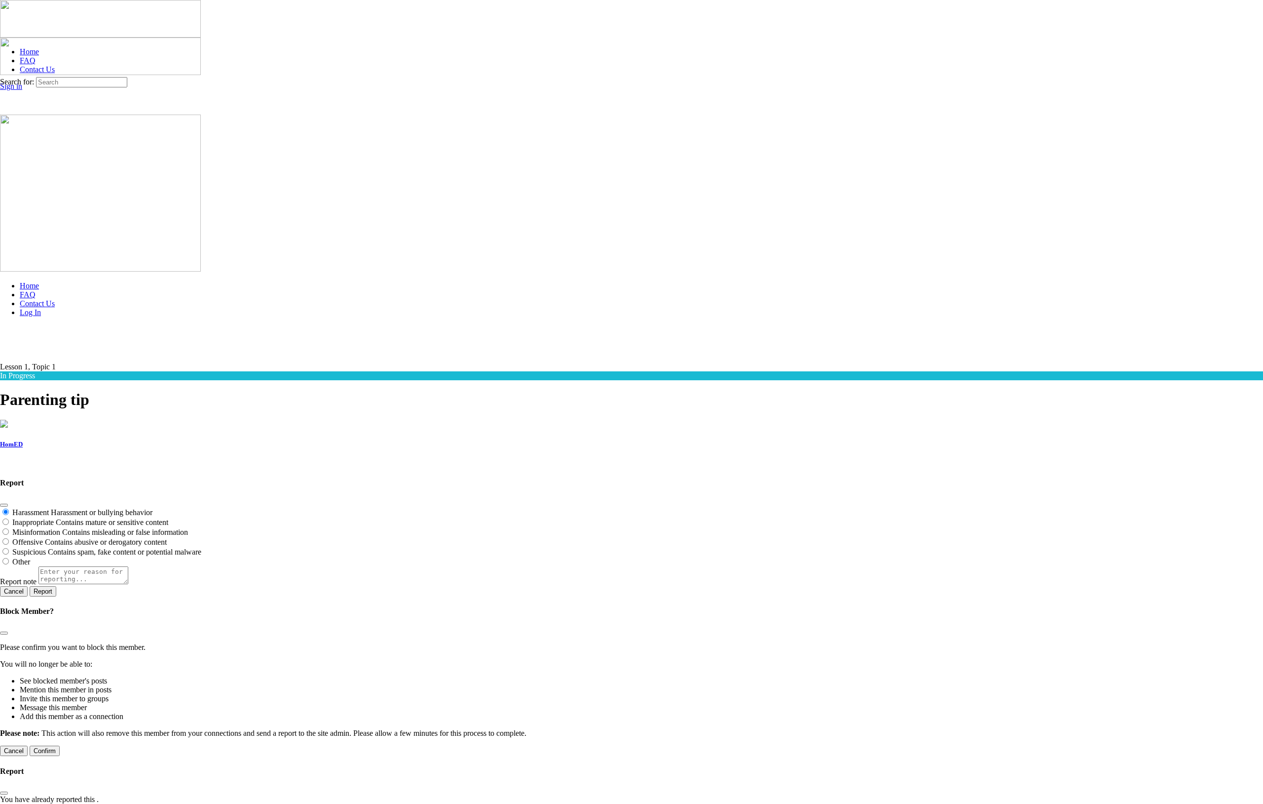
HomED (11, 444)
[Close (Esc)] (4, 505)
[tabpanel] (631, 463)
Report (43, 591)
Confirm (45, 751)
